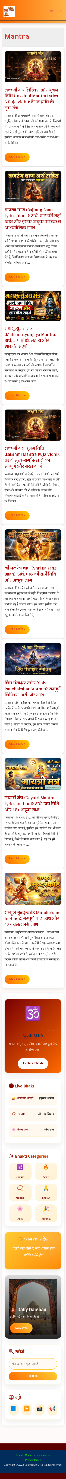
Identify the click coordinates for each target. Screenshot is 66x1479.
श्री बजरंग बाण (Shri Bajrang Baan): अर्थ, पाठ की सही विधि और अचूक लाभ (31, 574)
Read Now (21, 1328)
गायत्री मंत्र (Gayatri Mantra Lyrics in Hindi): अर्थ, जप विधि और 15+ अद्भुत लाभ (32, 803)
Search (33, 1376)
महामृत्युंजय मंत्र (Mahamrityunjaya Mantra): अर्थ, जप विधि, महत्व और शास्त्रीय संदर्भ (31, 337)
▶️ (26, 1409)
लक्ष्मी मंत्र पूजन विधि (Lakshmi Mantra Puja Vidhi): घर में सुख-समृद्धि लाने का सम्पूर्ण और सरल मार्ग (32, 457)
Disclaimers (42, 1456)
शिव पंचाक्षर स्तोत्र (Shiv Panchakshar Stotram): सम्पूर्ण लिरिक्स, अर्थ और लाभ (33, 689)
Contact (29, 1456)
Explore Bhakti (33, 1063)
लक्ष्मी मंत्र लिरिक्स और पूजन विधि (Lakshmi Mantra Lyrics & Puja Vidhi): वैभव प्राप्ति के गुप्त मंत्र (31, 99)
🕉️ (20, 1171)
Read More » (17, 157)
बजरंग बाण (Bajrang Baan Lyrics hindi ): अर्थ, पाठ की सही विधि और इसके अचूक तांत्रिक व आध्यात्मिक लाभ (33, 218)
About (19, 1456)
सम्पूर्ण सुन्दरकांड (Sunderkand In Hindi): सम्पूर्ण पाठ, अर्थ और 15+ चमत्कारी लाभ (33, 918)
